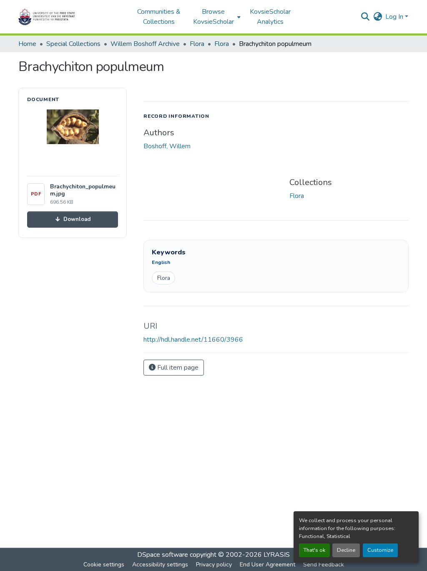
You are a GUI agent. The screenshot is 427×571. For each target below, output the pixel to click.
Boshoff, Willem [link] (167, 146)
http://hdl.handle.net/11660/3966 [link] (193, 339)
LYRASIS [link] (277, 554)
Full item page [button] (177, 367)
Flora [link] (197, 43)
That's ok (314, 550)
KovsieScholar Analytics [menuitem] (270, 16)
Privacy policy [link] (214, 564)
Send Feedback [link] (323, 564)
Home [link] (27, 43)
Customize (380, 550)
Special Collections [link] (73, 43)
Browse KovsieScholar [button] (213, 16)
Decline (346, 550)
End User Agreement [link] (267, 564)
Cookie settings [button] (103, 564)
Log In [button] (395, 16)
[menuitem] (216, 16)
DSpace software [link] (162, 554)
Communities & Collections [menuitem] (159, 16)
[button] (72, 16)
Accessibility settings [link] (160, 564)
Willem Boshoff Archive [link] (145, 43)
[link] (72, 219)
